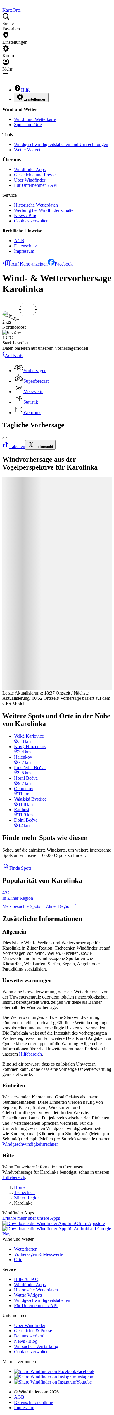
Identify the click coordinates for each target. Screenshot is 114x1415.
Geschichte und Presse (35, 174)
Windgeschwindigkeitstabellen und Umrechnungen (61, 144)
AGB (19, 240)
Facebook (64, 263)
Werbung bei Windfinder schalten (45, 210)
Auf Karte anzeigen (29, 263)
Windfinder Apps (30, 169)
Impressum (24, 251)
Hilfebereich (30, 1054)
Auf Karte (14, 355)
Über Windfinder (29, 179)
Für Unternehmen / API (36, 185)
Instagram (85, 1376)
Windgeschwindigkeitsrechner (30, 1144)
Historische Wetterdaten (36, 205)
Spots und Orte (28, 124)
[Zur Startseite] (3, 4)
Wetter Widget (27, 149)
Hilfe (25, 89)
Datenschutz (25, 245)
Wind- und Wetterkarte (35, 119)
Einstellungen (34, 99)
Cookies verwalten (31, 220)
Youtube (84, 1381)
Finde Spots (20, 868)
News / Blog (25, 215)
